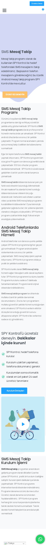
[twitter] (8, 3)
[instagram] (12, 3)
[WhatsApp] (16, 3)
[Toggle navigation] (4, 10)
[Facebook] (4, 3)
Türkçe (11, 543)
